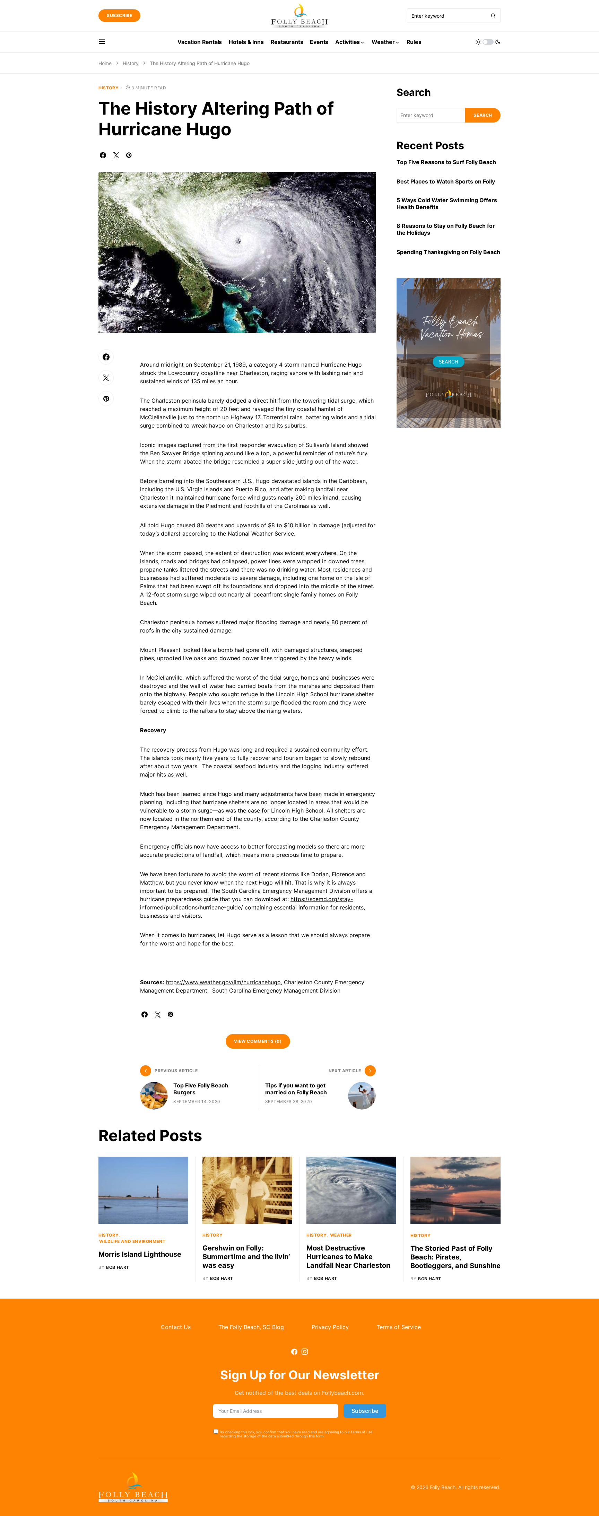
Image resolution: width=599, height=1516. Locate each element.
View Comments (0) (257, 1041)
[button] (102, 42)
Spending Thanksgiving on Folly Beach (448, 252)
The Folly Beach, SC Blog (251, 1327)
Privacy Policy (330, 1327)
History (131, 63)
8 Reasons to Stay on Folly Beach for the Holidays (446, 229)
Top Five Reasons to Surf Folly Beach (446, 162)
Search (414, 92)
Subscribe (119, 15)
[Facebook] (294, 1351)
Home (105, 63)
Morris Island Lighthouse (139, 1254)
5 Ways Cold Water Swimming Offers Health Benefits (447, 203)
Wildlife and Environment (132, 1241)
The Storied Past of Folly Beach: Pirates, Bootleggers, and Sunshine (455, 1257)
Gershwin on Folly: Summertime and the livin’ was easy (246, 1257)
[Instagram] (305, 1351)
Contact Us (176, 1327)
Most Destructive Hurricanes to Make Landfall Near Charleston (348, 1257)
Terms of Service (398, 1327)
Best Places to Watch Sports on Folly (446, 181)
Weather (341, 1235)
